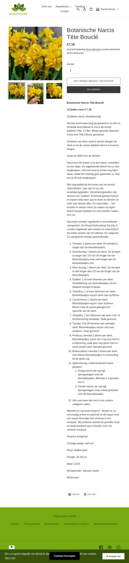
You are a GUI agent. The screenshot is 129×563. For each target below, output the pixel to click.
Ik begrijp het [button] (113, 556)
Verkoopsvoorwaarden (106, 524)
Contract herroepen (64, 556)
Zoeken (15, 524)
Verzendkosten (93, 49)
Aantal (70, 64)
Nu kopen (93, 89)
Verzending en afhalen (76, 524)
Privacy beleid (32, 524)
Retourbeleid (51, 524)
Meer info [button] (10, 558)
